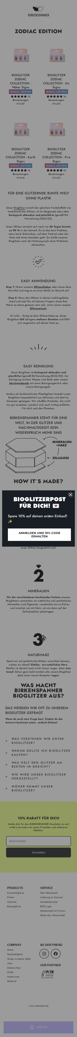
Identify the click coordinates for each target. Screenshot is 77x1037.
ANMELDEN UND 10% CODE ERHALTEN (39, 534)
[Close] (70, 494)
